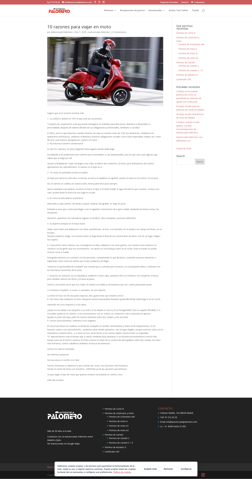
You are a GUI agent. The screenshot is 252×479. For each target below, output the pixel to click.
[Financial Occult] (64, 419)
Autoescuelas (155, 10)
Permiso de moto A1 (188, 53)
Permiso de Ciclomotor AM (191, 44)
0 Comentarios (119, 32)
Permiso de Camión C (188, 65)
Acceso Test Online (178, 10)
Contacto (185, 2)
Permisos (108, 10)
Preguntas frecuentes (169, 2)
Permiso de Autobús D (187, 74)
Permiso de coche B (185, 33)
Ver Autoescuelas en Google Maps (63, 443)
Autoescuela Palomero (62, 32)
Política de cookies (122, 472)
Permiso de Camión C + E (190, 70)
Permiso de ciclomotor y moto (119, 413)
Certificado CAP (183, 79)
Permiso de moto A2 (188, 58)
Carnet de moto (183, 148)
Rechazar (168, 469)
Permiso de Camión (185, 62)
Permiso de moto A (187, 48)
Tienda (195, 10)
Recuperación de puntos (132, 10)
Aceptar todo (150, 469)
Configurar (186, 469)
